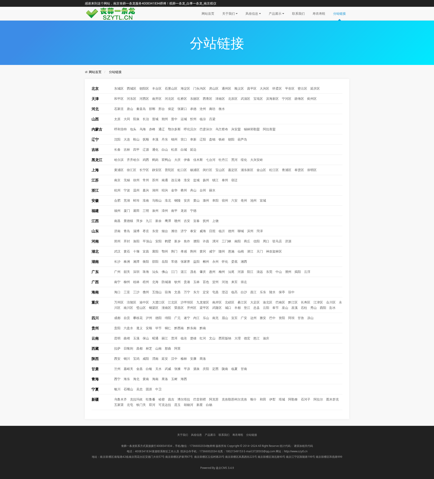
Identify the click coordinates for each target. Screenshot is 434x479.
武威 (168, 369)
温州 (136, 190)
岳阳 (165, 261)
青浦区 (286, 170)
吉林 (95, 149)
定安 (206, 292)
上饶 (215, 221)
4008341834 (151, 3)
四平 (136, 149)
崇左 (244, 282)
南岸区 (217, 302)
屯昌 (215, 292)
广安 (244, 318)
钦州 (177, 282)
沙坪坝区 (187, 302)
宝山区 (220, 170)
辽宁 (95, 139)
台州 (203, 190)
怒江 (256, 338)
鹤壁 (168, 241)
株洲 (127, 261)
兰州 (117, 369)
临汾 (203, 119)
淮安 (187, 180)
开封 (127, 241)
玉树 (174, 379)
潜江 (250, 251)
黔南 (203, 328)
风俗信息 (252, 13)
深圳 (136, 271)
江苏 (95, 180)
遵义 (139, 328)
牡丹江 (223, 159)
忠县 (256, 307)
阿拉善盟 (269, 129)
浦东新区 (247, 170)
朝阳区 (144, 88)
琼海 (168, 292)
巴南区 (280, 302)
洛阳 (136, 241)
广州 (117, 271)
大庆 (177, 159)
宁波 (127, 190)
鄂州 (165, 251)
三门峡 (226, 241)
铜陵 (177, 200)
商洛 (203, 358)
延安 (165, 358)
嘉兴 (146, 190)
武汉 (117, 251)
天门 (260, 251)
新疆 (95, 399)
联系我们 (298, 13)
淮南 (146, 200)
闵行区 (207, 170)
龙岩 (184, 210)
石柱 (304, 307)
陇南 (225, 369)
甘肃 (95, 368)
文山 (212, 338)
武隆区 (217, 307)
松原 (174, 149)
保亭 (282, 292)
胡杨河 (188, 405)
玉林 (196, 282)
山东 (95, 231)
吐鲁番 (150, 399)
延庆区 (315, 88)
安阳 (158, 241)
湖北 (95, 251)
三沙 (136, 292)
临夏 (234, 369)
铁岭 (222, 139)
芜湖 (127, 200)
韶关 (127, 271)
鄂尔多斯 (174, 129)
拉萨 (117, 348)
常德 (174, 261)
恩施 (231, 251)
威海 (203, 231)
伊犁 (272, 399)
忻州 (193, 119)
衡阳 (146, 261)
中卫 (158, 389)
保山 (146, 338)
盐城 (196, 180)
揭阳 (298, 271)
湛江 (184, 271)
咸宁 (212, 251)
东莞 (269, 271)
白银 (149, 369)
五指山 (157, 292)
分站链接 (339, 13)
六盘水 (128, 328)
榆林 (184, 358)
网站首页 (208, 13)
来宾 (234, 282)
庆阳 (206, 369)
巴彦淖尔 (206, 129)
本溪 (155, 139)
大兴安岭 (256, 159)
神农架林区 (274, 251)
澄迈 (225, 292)
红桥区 (182, 98)
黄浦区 (119, 170)
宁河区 (286, 98)
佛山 (165, 271)
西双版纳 (225, 338)
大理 (237, 338)
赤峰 (152, 129)
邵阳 (155, 261)
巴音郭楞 (199, 399)
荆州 (193, 251)
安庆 (187, 200)
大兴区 (264, 88)
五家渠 (119, 405)
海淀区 (185, 88)
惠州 (212, 271)
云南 (95, 338)
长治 (146, 119)
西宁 (117, 379)
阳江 (250, 271)
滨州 (250, 231)
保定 (171, 109)
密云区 (302, 88)
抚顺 (146, 139)
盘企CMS (217, 468)
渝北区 (267, 302)
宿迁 (234, 180)
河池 (225, 282)
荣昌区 (179, 307)
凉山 (310, 318)
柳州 (127, 282)
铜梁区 (153, 307)
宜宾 (234, 318)
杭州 (117, 190)
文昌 (177, 292)
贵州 (95, 328)
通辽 (161, 129)
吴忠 (139, 389)
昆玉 (177, 405)
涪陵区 (131, 302)
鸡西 (146, 159)
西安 (117, 358)
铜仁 (168, 328)
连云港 (176, 180)
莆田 (136, 210)
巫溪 (294, 307)
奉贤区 (299, 170)
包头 (133, 129)
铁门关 (141, 405)
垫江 (247, 307)
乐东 (263, 292)
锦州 (174, 139)
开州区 (191, 307)
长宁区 (144, 170)
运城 (184, 119)
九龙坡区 (202, 302)
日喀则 (128, 348)
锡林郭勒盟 (252, 129)
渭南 (155, 358)
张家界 (185, 261)
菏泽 (260, 231)
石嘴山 (128, 389)
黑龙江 (97, 159)
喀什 (253, 399)
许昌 (206, 241)
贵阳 (117, 328)
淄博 (136, 231)
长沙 (117, 261)
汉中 (174, 358)
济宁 (184, 231)
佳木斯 (198, 159)
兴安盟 (236, 129)
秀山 (313, 307)
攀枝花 (138, 318)
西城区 (131, 88)
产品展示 (275, 13)
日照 (212, 231)
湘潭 (136, 261)
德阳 (158, 318)
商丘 (247, 241)
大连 (127, 139)
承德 (193, 109)
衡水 (222, 109)
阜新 (193, 139)
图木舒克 (332, 399)
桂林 (136, 282)
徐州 (136, 180)
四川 (95, 317)
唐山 (130, 109)
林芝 (149, 348)
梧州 (146, 282)
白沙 (244, 292)
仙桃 (241, 251)
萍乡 (139, 221)
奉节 (275, 307)
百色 (206, 282)
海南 (95, 292)
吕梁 (212, 119)
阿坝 (291, 318)
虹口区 (182, 170)
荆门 (174, 251)
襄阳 (155, 251)
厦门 (127, 210)
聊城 (241, 231)
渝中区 (144, 302)
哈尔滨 (119, 159)
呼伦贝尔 (190, 129)
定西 (215, 369)
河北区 (169, 98)
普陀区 (169, 170)
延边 (193, 149)
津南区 (220, 98)
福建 (95, 210)
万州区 (119, 302)
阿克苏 (214, 399)
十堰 (136, 251)
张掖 (177, 369)
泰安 (193, 231)
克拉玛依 (136, 399)
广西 (95, 281)
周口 (266, 241)
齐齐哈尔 (133, 159)
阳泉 (136, 119)
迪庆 (266, 338)
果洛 (165, 379)
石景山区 (171, 88)
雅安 (263, 318)
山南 (158, 348)
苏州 (155, 180)
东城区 (119, 88)
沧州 (203, 109)
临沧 (184, 338)
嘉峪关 (128, 369)
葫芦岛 (242, 139)
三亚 (127, 292)
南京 (117, 180)
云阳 (266, 307)
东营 (155, 231)
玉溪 (136, 338)
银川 (117, 389)
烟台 (165, 231)
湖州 (155, 190)
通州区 (226, 88)
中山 (279, 271)
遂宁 (187, 318)
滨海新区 (272, 98)
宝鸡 (136, 358)
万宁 (187, 292)
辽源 (146, 149)
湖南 (95, 261)
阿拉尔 (318, 399)
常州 (146, 180)
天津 (95, 98)
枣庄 (146, 231)
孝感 (184, 251)
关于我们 (229, 13)
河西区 (144, 98)
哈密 (161, 399)
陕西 (95, 358)
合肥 (117, 200)
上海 (95, 169)
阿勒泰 (293, 399)
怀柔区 (277, 88)
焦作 (187, 241)
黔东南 (191, 328)
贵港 (187, 282)
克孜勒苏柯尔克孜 (234, 399)
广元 (177, 318)
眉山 (225, 318)
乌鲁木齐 (120, 399)
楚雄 (193, 338)
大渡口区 (158, 302)
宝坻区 (258, 98)
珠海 (146, 271)
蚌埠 (136, 200)
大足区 (255, 302)
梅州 (222, 271)
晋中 (174, 119)
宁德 (193, 210)
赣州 (177, 221)
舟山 (193, 190)
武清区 (245, 98)
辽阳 (203, 139)
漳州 (165, 210)
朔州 (165, 119)
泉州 (155, 210)
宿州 (225, 200)
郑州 (117, 241)
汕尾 (231, 271)
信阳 (256, 241)
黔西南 (179, 328)
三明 (146, 210)
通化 (155, 149)
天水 (158, 369)
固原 (149, 389)
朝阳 (231, 139)
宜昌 (146, 251)
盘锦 (212, 139)
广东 (95, 271)
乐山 (206, 318)
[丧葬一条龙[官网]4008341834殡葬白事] (112, 13)
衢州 (184, 190)
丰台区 (157, 88)
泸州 (149, 318)
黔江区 (293, 302)
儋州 (146, 292)
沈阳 (117, 139)
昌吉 (171, 399)
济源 (288, 241)
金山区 (261, 170)
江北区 (172, 302)
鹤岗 (155, 159)
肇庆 (203, 271)
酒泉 (196, 369)
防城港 (166, 282)
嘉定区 (233, 170)
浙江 (95, 190)
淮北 (168, 200)
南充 (215, 318)
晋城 (155, 119)
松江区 (274, 170)
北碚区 (229, 302)
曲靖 (127, 338)
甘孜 (301, 318)
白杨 (209, 405)
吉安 (187, 221)
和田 (263, 399)
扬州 (206, 180)
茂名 (193, 271)
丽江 (165, 338)
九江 (149, 221)
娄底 (234, 261)
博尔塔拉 (183, 399)
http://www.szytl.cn (295, 451)
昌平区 (252, 88)
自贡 (127, 318)
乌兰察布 (221, 129)
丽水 (212, 190)
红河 (203, 338)
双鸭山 (166, 159)
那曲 (168, 348)
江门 (174, 271)
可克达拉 (164, 405)
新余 (158, 221)
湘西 (244, 261)
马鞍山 (157, 200)
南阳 (237, 241)
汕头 (155, 271)
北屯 (130, 405)
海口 (117, 292)
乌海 (142, 129)
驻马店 (277, 241)
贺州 (215, 282)
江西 (95, 220)
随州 (222, 251)
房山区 (214, 88)
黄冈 (203, 251)
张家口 (182, 109)
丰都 (237, 307)
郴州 (206, 261)
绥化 (244, 159)
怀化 (225, 261)
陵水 (272, 292)
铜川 (127, 358)
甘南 (244, 369)
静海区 (299, 98)
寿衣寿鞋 (319, 13)
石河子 (305, 399)
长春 (117, 149)
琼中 (291, 292)
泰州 (225, 180)
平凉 (187, 369)
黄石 (127, 251)
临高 (234, 292)
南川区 (128, 307)
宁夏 (95, 389)
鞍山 (136, 139)
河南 (95, 241)
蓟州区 (312, 98)
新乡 (177, 241)
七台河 (210, 159)
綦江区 (242, 302)
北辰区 (233, 98)
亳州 (244, 200)
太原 (117, 119)
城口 (228, 307)
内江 (196, 318)
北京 (95, 88)
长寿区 (305, 302)
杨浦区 (195, 170)
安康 (193, 358)
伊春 (187, 159)
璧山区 (141, 307)
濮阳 (196, 241)
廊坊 (212, 109)
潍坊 (174, 231)
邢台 (161, 109)
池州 (253, 200)
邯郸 (152, 109)
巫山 (285, 307)
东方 (196, 292)
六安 (234, 200)
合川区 (331, 302)
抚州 (206, 221)
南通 (165, 180)
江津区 (318, 302)
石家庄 (119, 109)
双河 (152, 405)
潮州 (288, 271)
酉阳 (323, 307)
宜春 (196, 221)
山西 (95, 119)
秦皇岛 (141, 109)
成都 (117, 318)
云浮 (307, 271)
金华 (174, 190)
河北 (95, 108)
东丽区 (195, 98)
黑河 (234, 159)
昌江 (253, 292)
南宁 (117, 282)
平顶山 (147, 241)
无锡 (127, 180)
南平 (174, 210)
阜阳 (215, 200)
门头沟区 (199, 88)
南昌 (117, 221)
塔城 (282, 399)
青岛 (127, 231)
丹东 (165, 139)
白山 (165, 149)
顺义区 (239, 88)
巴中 (272, 318)
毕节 (158, 328)
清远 (260, 271)
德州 (231, 231)
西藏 (95, 348)
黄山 (196, 200)
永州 (215, 261)
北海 (155, 282)
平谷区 (290, 88)
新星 (199, 405)
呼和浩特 (120, 129)
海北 (136, 379)
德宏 (247, 338)
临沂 (222, 231)
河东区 (131, 98)
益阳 (196, 261)
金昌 (139, 369)
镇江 (215, 180)
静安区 (157, 170)
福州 (117, 210)
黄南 (146, 379)
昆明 (117, 338)
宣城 (263, 200)
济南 (117, 231)
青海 (95, 379)
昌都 (139, 348)
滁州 (206, 200)
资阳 (282, 318)
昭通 (155, 338)
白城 (184, 149)
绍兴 (165, 190)
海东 (127, 379)
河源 (241, 271)
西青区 (207, 98)
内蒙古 (97, 129)
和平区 (119, 98)
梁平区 (204, 307)
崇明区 (312, 170)
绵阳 (168, 318)
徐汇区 (131, 170)
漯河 (215, 241)
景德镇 (128, 221)
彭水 (332, 307)
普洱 (174, 338)
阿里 (177, 348)
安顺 (149, 328)
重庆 (95, 302)
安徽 (95, 200)
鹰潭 (168, 221)
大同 (127, 119)
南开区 (157, 98)
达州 (253, 318)
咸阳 (146, 358)
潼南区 (166, 307)
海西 (184, 379)
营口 (184, 139)
